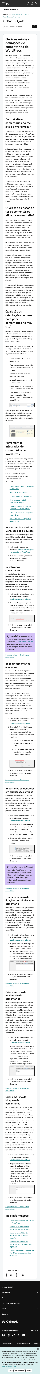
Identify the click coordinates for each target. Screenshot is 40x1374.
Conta (4, 1308)
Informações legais (7, 1343)
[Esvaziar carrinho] (36, 3)
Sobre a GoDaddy (8, 1287)
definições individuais (25, 641)
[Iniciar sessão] (32, 3)
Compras (5, 1314)
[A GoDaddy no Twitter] (18, 1336)
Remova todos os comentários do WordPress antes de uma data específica (22, 1253)
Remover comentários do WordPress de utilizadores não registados (20, 1244)
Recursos (5, 1298)
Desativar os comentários (19, 492)
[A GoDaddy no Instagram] (8, 1336)
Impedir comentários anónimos (21, 496)
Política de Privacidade (23, 1343)
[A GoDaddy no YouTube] (23, 1336)
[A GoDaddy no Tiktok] (13, 1336)
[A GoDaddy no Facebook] (3, 1336)
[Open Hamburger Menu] (2, 3)
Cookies (35, 1343)
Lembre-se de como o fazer (20, 599)
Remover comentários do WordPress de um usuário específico (19, 1235)
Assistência (6, 1292)
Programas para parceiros (11, 1303)
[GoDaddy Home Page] (10, 1321)
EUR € (33, 1330)
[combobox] (17, 26)
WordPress (16, 17)
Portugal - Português (9, 1330)
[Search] (34, 26)
